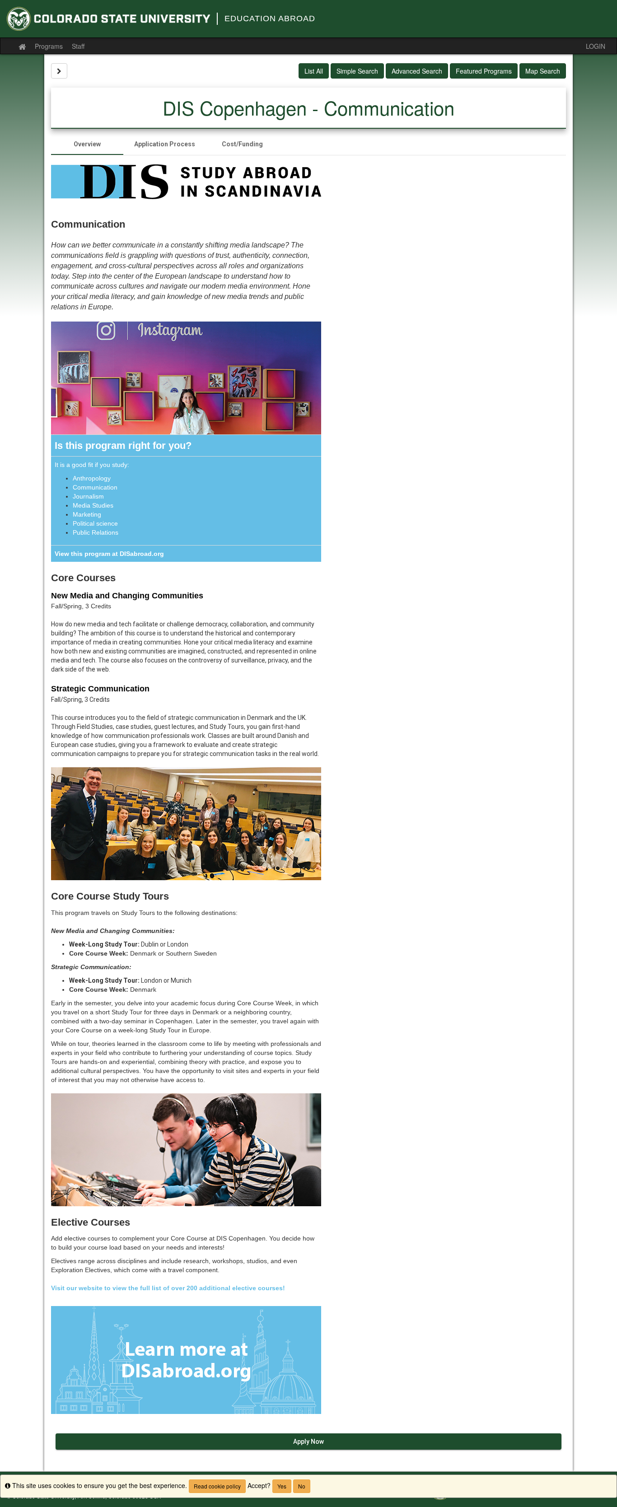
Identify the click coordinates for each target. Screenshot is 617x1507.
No (301, 1486)
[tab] (87, 144)
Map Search (542, 70)
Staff (78, 46)
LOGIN (595, 46)
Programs (49, 46)
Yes (281, 1486)
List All (313, 70)
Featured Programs (484, 70)
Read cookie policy (217, 1486)
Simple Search (357, 70)
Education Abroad (269, 18)
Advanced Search (417, 70)
